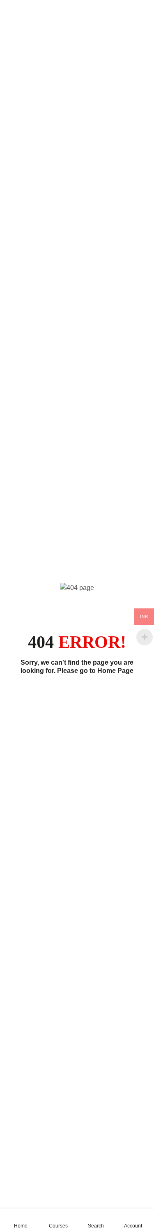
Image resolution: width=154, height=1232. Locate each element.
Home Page (115, 670)
